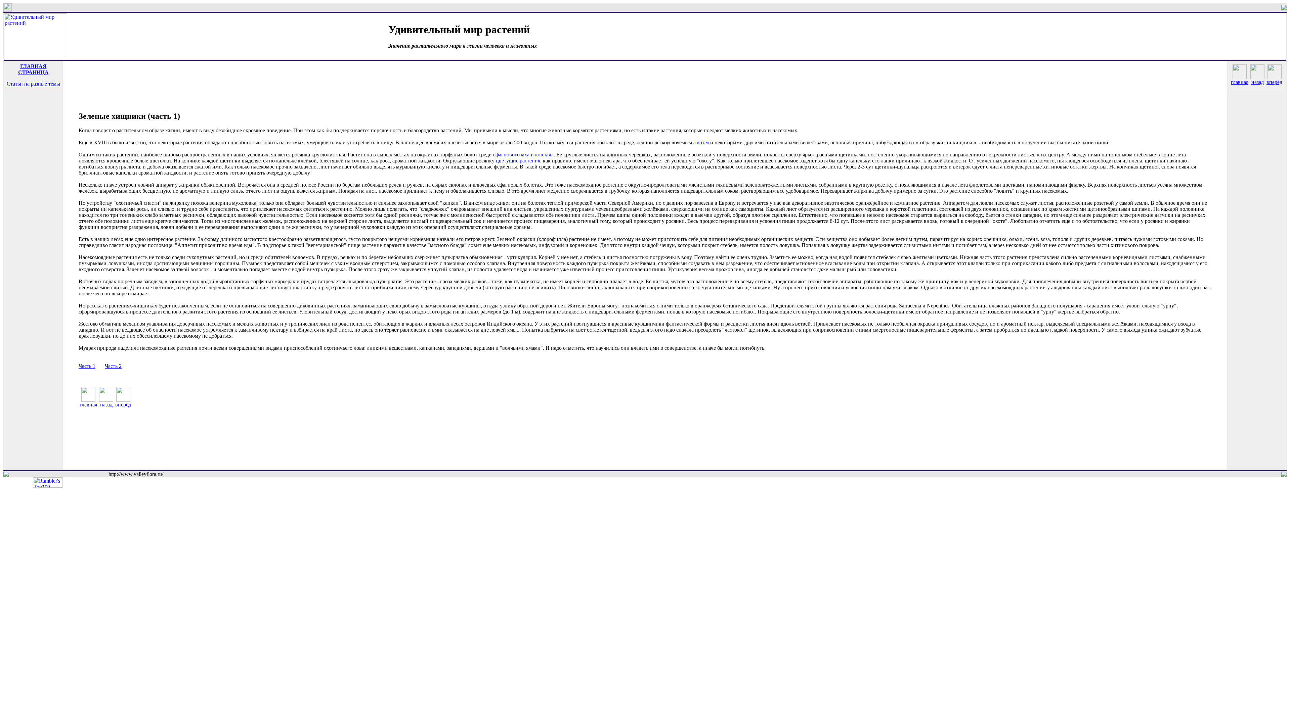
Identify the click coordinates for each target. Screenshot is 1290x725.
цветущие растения (518, 160)
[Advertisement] (33, 119)
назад (106, 404)
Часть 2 (113, 366)
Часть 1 (87, 366)
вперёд (123, 404)
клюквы (544, 154)
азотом (701, 142)
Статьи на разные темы (33, 84)
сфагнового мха (511, 154)
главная (88, 404)
